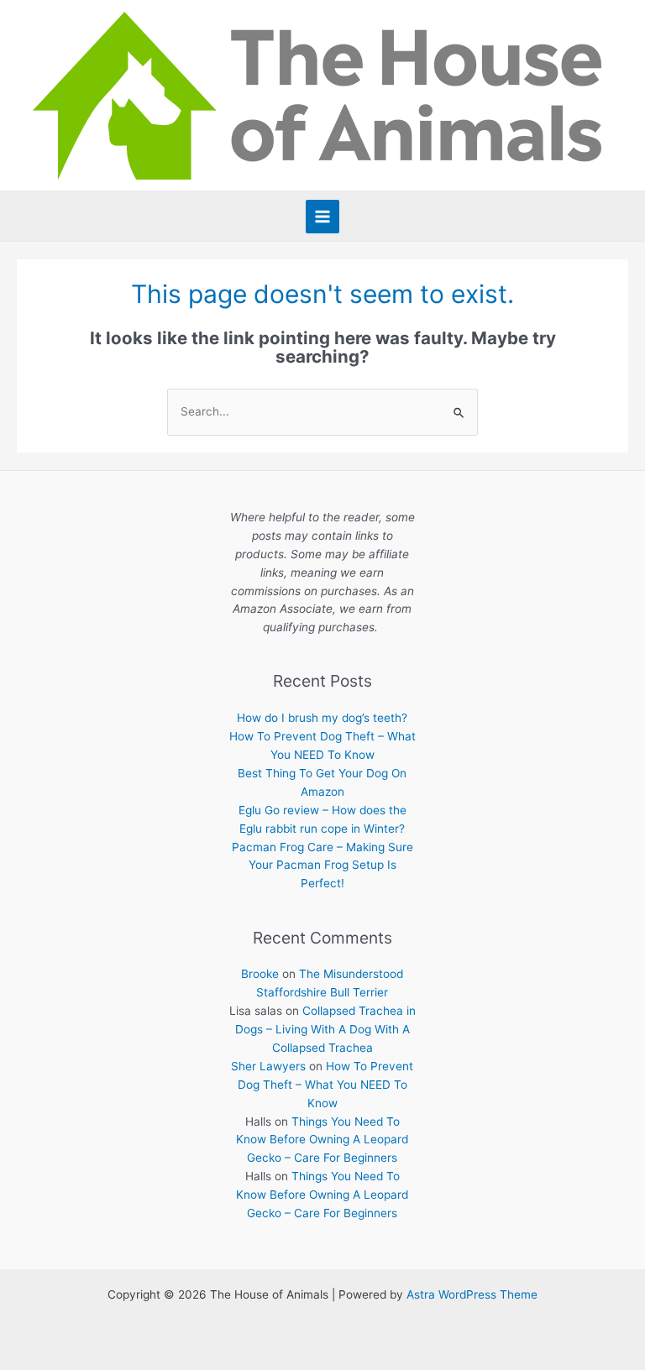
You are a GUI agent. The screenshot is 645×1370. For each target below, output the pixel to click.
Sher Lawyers (268, 1066)
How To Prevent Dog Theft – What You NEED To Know (326, 1084)
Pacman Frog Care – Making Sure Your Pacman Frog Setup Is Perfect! (322, 865)
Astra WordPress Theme (472, 1294)
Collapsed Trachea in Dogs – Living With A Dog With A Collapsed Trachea (325, 1029)
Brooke (260, 973)
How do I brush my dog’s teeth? (322, 717)
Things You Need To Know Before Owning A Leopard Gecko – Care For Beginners (322, 1140)
